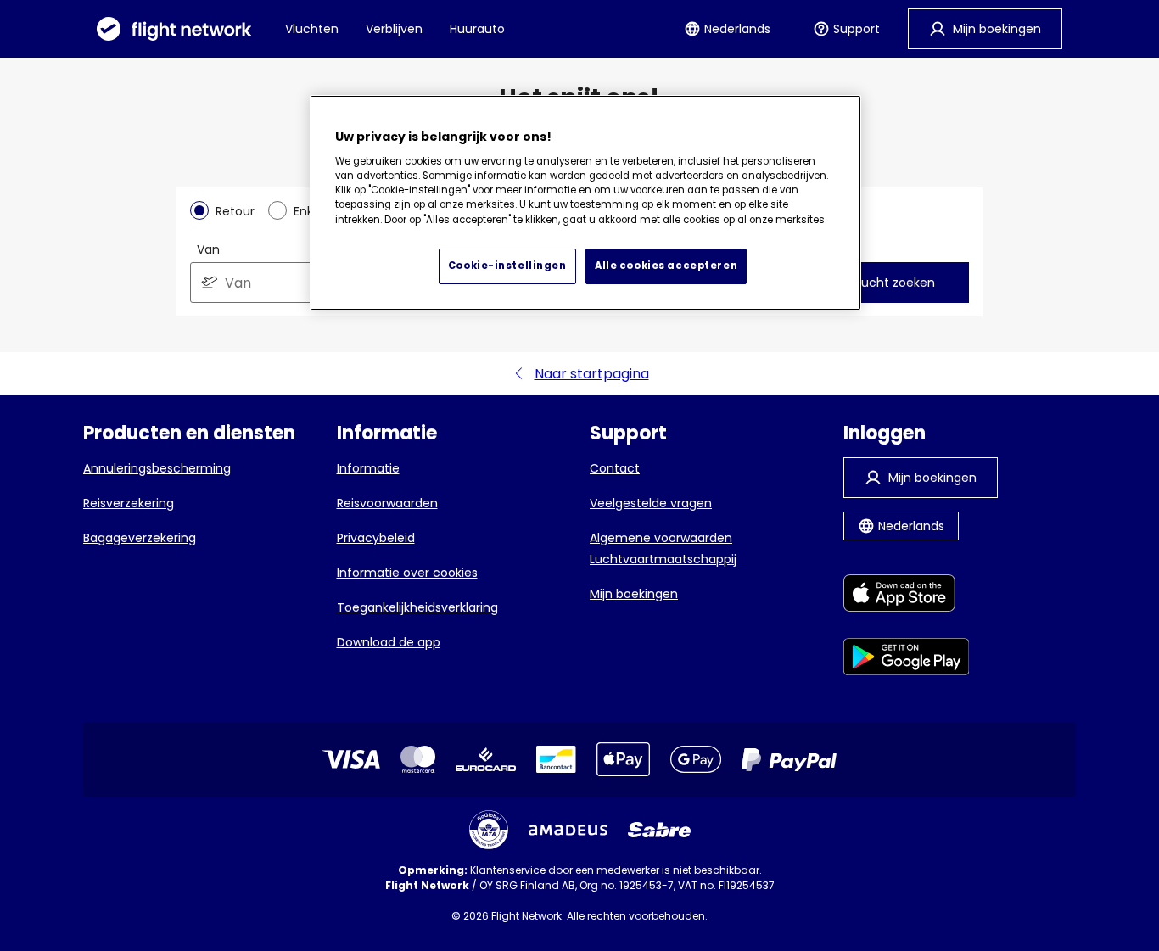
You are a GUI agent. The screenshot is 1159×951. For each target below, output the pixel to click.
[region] (585, 202)
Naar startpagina (592, 373)
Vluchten (312, 28)
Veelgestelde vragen (651, 503)
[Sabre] (659, 829)
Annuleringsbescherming (157, 468)
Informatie (368, 468)
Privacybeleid (376, 537)
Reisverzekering (128, 503)
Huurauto (477, 28)
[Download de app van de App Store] (906, 596)
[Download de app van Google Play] (906, 659)
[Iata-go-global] (488, 829)
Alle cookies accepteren (666, 265)
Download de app (388, 642)
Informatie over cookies (407, 572)
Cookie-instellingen (507, 265)
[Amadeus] (568, 830)
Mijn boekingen (634, 593)
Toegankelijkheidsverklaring (417, 607)
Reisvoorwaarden (387, 503)
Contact (615, 468)
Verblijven (394, 28)
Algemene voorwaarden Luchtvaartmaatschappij (663, 548)
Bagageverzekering (139, 537)
